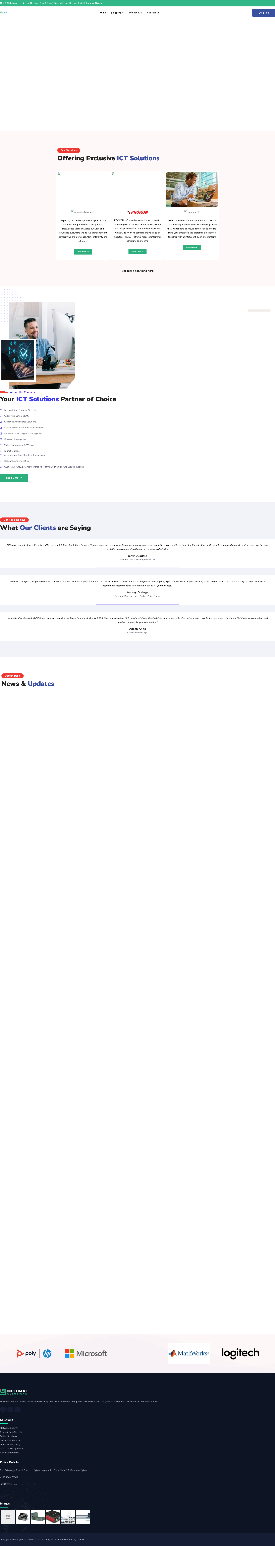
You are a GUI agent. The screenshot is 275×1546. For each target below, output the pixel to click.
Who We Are (135, 12)
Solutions (116, 12)
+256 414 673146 (9, 1477)
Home (103, 12)
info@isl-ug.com (10, 3)
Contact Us (153, 12)
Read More (12, 477)
